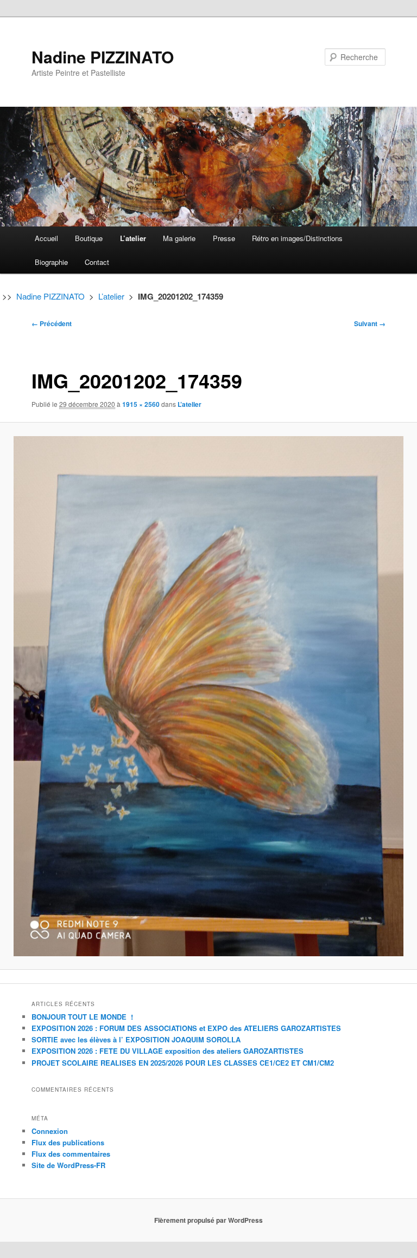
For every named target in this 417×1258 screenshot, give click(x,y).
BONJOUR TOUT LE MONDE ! (82, 1016)
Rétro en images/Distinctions (297, 238)
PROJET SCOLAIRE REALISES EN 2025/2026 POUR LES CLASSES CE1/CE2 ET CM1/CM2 (182, 1063)
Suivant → (370, 323)
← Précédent (51, 323)
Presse (224, 238)
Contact (97, 262)
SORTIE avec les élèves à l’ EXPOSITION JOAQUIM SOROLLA (136, 1039)
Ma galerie (179, 238)
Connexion (49, 1131)
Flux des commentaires (70, 1154)
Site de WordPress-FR (68, 1165)
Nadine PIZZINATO (102, 56)
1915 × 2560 (141, 404)
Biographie (51, 262)
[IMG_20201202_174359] (208, 696)
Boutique (89, 238)
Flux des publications (67, 1142)
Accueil (46, 238)
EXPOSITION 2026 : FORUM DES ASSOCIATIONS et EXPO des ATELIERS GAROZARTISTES (186, 1028)
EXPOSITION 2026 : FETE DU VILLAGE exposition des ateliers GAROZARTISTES (167, 1051)
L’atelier (133, 238)
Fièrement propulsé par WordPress (208, 1220)
